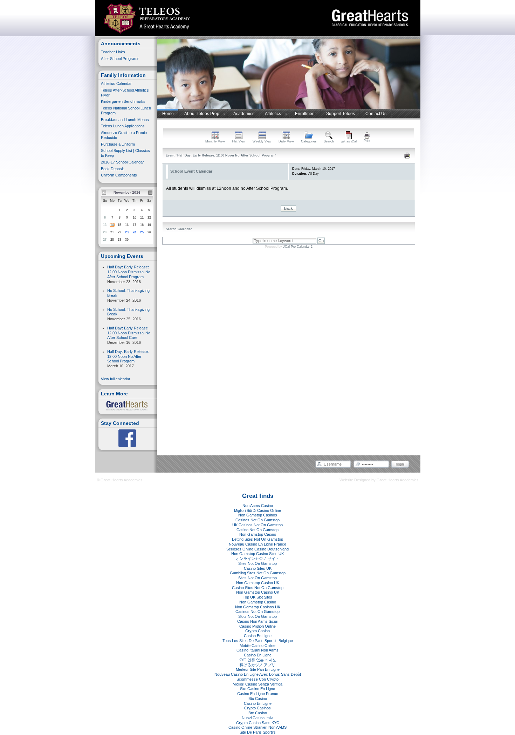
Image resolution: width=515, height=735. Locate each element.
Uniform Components (119, 175)
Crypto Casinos (257, 708)
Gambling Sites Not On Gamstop (258, 573)
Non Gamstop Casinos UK (257, 607)
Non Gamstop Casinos (257, 515)
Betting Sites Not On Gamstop (257, 539)
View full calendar (115, 379)
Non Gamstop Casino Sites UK (257, 554)
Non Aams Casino (257, 505)
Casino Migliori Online (257, 626)
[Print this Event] (407, 158)
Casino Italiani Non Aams (257, 650)
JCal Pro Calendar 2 (298, 246)
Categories (309, 141)
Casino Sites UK (258, 568)
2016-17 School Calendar (122, 162)
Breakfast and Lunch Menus (125, 120)
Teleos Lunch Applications (123, 126)
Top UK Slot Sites (257, 597)
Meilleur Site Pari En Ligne (258, 669)
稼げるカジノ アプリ (257, 665)
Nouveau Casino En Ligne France (257, 544)
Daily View (286, 141)
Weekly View (262, 141)
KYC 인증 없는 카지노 (257, 660)
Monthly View (215, 141)
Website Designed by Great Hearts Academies (379, 480)
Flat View (239, 141)
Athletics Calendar (116, 83)
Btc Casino (257, 698)
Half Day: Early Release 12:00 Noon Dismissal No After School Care (128, 333)
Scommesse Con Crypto (257, 679)
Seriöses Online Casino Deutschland (257, 549)
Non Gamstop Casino (257, 534)
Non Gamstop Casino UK (257, 583)
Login (400, 464)
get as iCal (349, 141)
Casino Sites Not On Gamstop (257, 588)
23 (127, 232)
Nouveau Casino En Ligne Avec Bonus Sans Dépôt (257, 674)
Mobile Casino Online (257, 645)
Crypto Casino (257, 631)
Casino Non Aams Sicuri (257, 621)
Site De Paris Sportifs (258, 732)
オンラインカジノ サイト (257, 558)
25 (142, 232)
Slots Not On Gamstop (257, 616)
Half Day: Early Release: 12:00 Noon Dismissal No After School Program (128, 272)
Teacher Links (113, 52)
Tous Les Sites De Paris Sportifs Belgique (257, 641)
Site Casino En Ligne (257, 689)
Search (329, 141)
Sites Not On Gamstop (257, 563)
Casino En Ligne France (257, 693)
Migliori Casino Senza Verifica (257, 684)
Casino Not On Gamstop (257, 530)
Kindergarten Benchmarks (123, 101)
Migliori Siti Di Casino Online (257, 510)
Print (367, 140)
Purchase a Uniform (118, 144)
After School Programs (120, 58)
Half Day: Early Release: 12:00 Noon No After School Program (128, 356)
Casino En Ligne (258, 636)
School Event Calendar (191, 171)
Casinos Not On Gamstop (257, 520)
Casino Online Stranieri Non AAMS (257, 727)
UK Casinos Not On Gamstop (257, 525)
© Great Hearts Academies (120, 480)
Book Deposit (112, 169)
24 (134, 232)
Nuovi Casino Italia (257, 718)
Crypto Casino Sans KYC (257, 723)
